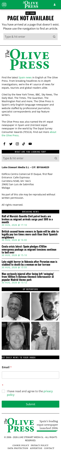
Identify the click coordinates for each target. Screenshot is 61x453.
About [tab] (50, 160)
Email (7, 367)
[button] (54, 36)
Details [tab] (30, 160)
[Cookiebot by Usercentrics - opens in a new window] (43, 151)
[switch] (52, 228)
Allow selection (30, 282)
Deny (30, 297)
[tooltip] (4, 144)
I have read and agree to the (30, 393)
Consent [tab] (11, 160)
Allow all (30, 267)
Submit (30, 404)
